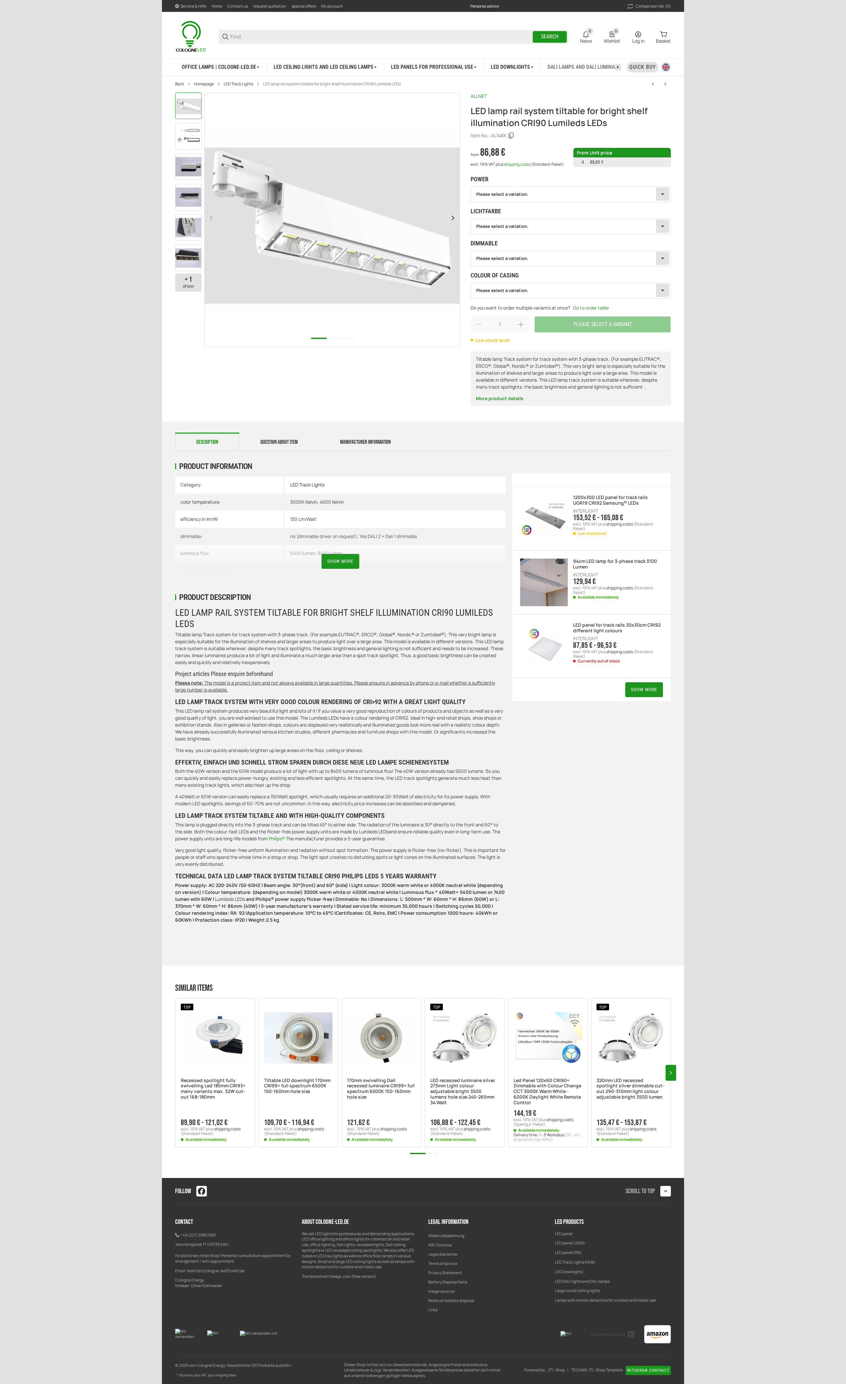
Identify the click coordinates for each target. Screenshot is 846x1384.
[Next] (453, 218)
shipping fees (225, 1375)
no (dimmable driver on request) (323, 536)
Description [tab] (207, 442)
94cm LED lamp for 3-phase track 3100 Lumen (615, 564)
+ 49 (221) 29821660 (198, 1235)
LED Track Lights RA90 (575, 1262)
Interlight (585, 511)
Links (433, 1310)
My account (332, 6)
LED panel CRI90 (570, 1243)
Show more (340, 561)
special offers (303, 6)
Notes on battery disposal (451, 1300)
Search (549, 36)
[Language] (666, 67)
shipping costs (517, 164)
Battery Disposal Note (447, 1282)
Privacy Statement (445, 1273)
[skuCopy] (511, 136)
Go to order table (591, 308)
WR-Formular (440, 1245)
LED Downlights (569, 1272)
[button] (215, 1038)
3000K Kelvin (303, 502)
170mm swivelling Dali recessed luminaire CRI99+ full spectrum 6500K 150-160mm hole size (381, 1089)
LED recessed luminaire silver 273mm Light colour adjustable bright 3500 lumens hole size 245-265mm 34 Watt (462, 1092)
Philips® (277, 838)
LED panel (564, 1234)
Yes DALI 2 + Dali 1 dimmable (388, 536)
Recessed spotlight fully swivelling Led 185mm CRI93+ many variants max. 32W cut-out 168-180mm (213, 1089)
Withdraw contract (648, 1370)
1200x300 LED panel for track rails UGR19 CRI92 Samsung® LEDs (610, 500)
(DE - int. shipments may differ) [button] (547, 1137)
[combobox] (571, 194)
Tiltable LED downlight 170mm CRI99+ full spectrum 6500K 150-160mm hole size (297, 1086)
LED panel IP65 (568, 1252)
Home (217, 6)
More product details (499, 398)
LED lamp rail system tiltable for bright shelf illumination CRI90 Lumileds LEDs (332, 84)
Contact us (237, 6)
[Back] (211, 218)
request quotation (269, 6)
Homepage (204, 84)
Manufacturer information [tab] (365, 442)
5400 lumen (302, 553)
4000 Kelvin (332, 502)
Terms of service (442, 1263)
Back (179, 84)
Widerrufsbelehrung (446, 1235)
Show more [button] (644, 689)
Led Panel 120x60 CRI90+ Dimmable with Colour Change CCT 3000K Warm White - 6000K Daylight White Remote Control (547, 1092)
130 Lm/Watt (303, 519)
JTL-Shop (556, 1370)
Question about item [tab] (279, 442)
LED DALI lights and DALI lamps (582, 1281)
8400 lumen (330, 553)
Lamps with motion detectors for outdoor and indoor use (605, 1300)
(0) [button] (653, 6)
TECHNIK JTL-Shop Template (597, 1370)
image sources (441, 1291)
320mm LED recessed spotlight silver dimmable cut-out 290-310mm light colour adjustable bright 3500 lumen (630, 1089)
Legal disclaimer (443, 1254)
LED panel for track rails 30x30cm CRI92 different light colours (617, 628)
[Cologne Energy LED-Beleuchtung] (191, 36)
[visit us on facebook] (201, 1191)
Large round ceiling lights (577, 1290)
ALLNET (479, 96)
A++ (294, 570)
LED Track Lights (238, 84)
